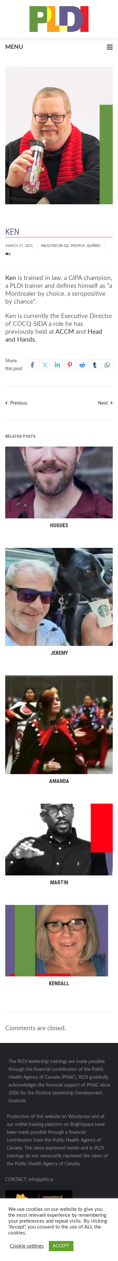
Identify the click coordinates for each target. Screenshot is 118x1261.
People (78, 246)
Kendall (59, 983)
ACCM (64, 332)
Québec (94, 246)
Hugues (59, 525)
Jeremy (59, 653)
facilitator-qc (55, 246)
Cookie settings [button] (27, 1246)
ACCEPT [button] (61, 1246)
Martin (59, 882)
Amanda (59, 781)
